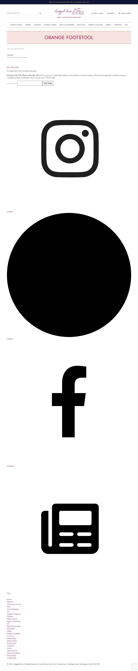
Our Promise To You (14, 604)
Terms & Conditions (13, 653)
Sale (126, 25)
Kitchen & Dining (50, 25)
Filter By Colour (10, 55)
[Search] (40, 13)
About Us (10, 602)
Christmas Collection (14, 614)
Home (8, 49)
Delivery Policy (12, 641)
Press (9, 607)
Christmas (118, 25)
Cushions (37, 25)
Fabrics (108, 25)
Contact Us (10, 646)
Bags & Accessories (67, 25)
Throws (28, 25)
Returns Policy (11, 638)
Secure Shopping (13, 609)
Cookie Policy (11, 658)
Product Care (11, 643)
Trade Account (12, 650)
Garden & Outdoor (95, 25)
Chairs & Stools (16, 25)
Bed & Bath (81, 25)
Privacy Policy (11, 655)
